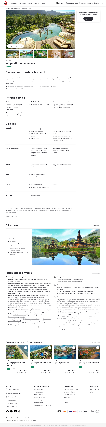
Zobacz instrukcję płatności (16, 317)
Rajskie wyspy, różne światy (31, 319)
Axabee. (34, 420)
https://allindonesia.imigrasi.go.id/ (23, 297)
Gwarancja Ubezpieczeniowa (42, 405)
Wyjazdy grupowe (69, 394)
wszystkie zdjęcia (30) (15, 46)
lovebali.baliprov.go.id (19, 315)
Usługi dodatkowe (39, 394)
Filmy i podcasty (95, 389)
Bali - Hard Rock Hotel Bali (61, 346)
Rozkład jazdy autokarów (41, 400)
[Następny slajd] (100, 360)
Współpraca (20, 417)
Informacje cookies (43, 417)
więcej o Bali (96, 225)
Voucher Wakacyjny (70, 392)
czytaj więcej (9, 83)
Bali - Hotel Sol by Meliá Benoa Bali (87, 346)
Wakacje (8, 8)
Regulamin (83, 425)
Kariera (13, 417)
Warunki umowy (39, 389)
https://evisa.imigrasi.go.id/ (20, 287)
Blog (91, 392)
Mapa (10, 60)
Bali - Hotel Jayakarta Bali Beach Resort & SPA (16, 347)
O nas (7, 417)
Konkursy (67, 397)
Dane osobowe (38, 402)
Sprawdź (88, 19)
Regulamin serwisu (31, 417)
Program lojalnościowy (71, 389)
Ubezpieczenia (38, 392)
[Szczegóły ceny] (26, 372)
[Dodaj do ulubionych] (25, 347)
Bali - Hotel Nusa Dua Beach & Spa (39, 346)
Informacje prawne (55, 417)
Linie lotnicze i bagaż (40, 397)
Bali (20, 8)
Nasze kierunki (14, 8)
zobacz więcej (96, 273)
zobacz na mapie (13, 114)
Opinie (66, 402)
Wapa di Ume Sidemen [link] (27, 8)
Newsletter (67, 400)
